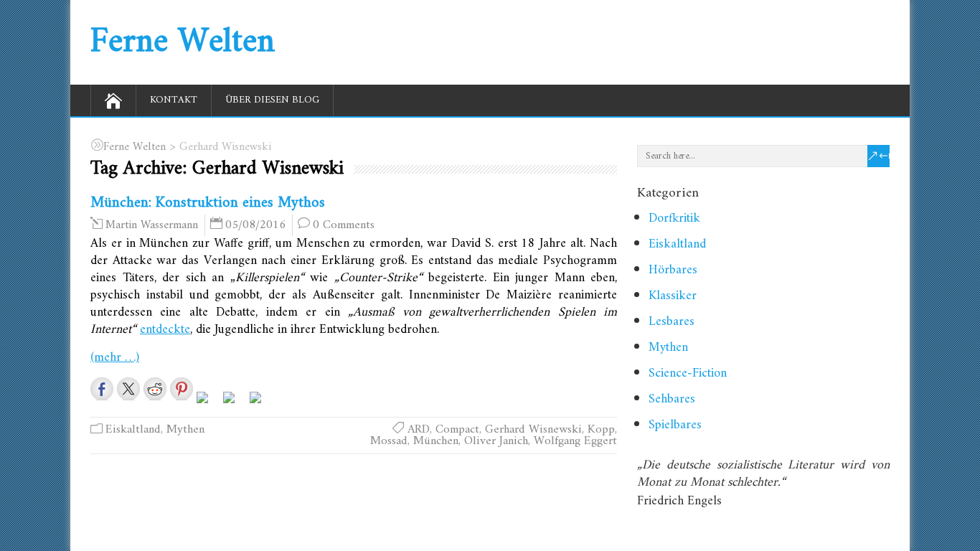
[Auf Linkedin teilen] (208, 403)
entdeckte (165, 330)
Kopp (601, 430)
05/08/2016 (255, 225)
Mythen (185, 430)
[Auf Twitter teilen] (128, 388)
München (435, 441)
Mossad (388, 441)
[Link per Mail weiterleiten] (261, 403)
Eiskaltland (133, 430)
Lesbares (671, 322)
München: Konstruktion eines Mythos (207, 202)
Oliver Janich (496, 441)
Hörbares (673, 270)
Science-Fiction (688, 373)
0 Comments (343, 225)
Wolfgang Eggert (575, 441)
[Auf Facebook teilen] (101, 388)
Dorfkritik (674, 218)
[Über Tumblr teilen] (234, 403)
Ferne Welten (182, 42)
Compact (457, 430)
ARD (418, 430)
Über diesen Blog (272, 100)
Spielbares (675, 425)
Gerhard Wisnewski (533, 430)
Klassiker (673, 296)
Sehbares (672, 399)
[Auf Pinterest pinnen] (181, 388)
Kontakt (173, 100)
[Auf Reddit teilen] (154, 388)
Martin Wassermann (151, 225)
